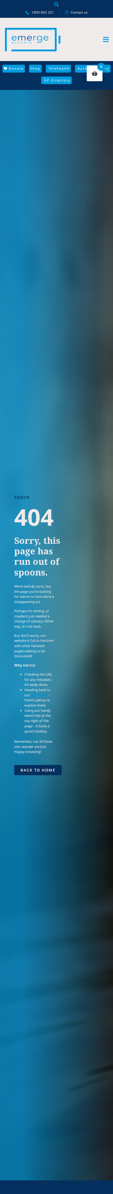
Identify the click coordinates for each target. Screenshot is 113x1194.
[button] (56, 4)
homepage (39, 695)
